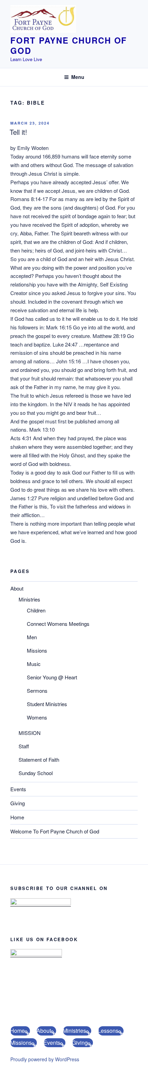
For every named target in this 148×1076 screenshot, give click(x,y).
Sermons (37, 690)
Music (34, 663)
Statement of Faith (39, 759)
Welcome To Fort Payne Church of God (54, 831)
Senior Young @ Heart (52, 677)
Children (36, 610)
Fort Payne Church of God (68, 45)
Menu (77, 76)
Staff (24, 746)
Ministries (29, 599)
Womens (37, 717)
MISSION (30, 732)
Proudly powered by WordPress (44, 1059)
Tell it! (18, 132)
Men (32, 637)
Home (17, 817)
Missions (37, 650)
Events (18, 789)
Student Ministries (47, 703)
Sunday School (36, 772)
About (16, 588)
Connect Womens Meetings (58, 623)
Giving (17, 803)
